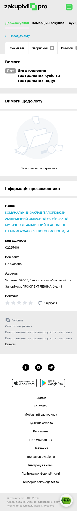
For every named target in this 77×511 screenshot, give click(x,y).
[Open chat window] (66, 500)
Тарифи (40, 398)
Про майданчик (40, 440)
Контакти (40, 406)
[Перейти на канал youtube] (38, 367)
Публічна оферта (40, 423)
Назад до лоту (20, 36)
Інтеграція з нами (40, 465)
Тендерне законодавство (41, 482)
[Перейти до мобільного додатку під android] (52, 383)
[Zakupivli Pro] (25, 7)
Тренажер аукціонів (41, 457)
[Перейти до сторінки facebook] (25, 367)
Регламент (40, 431)
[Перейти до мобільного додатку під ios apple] (24, 383)
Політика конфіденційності (40, 473)
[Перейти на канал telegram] (51, 367)
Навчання (41, 448)
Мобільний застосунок (40, 414)
